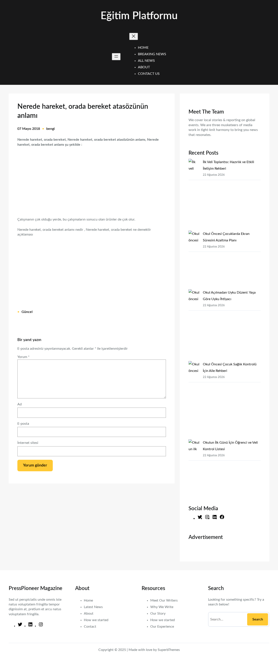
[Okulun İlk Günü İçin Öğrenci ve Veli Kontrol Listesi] (194, 468)
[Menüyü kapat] (133, 36)
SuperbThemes (169, 650)
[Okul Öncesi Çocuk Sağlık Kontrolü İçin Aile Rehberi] (194, 400)
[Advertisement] (91, 179)
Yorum (23, 357)
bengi (50, 128)
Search (257, 619)
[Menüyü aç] (116, 56)
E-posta (23, 423)
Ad (19, 404)
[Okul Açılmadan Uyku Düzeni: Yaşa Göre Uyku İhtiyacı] (194, 325)
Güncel (27, 312)
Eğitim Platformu (139, 16)
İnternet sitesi (27, 443)
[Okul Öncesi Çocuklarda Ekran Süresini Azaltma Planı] (194, 260)
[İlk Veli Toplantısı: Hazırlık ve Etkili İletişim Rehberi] (194, 195)
